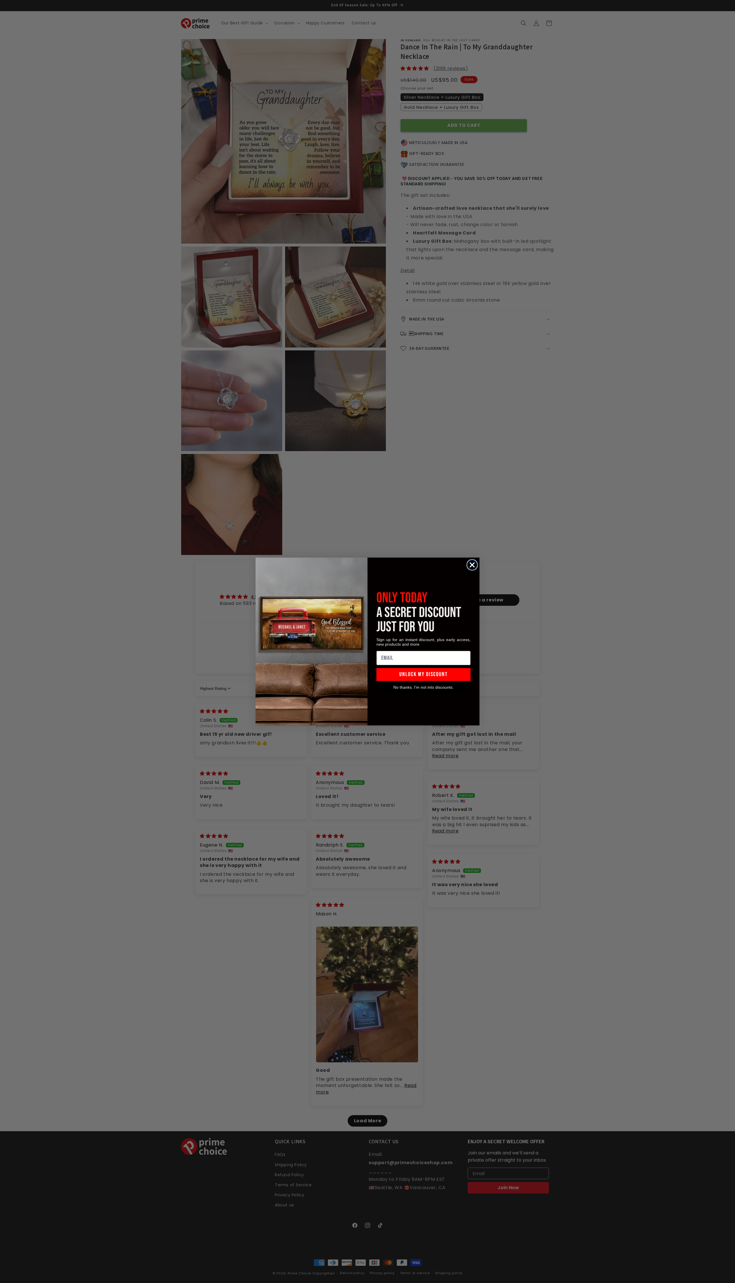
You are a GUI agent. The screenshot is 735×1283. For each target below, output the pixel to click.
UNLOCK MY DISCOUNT (423, 674)
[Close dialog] (472, 565)
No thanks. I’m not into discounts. (423, 687)
